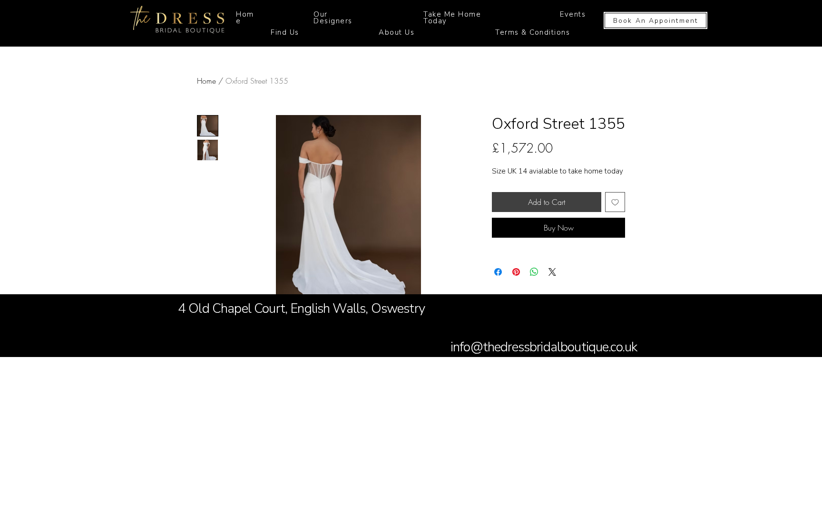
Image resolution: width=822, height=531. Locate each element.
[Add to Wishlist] (615, 202)
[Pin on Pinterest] (516, 272)
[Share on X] (552, 272)
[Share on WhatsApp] (534, 272)
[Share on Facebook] (498, 272)
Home (206, 81)
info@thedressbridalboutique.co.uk (543, 347)
